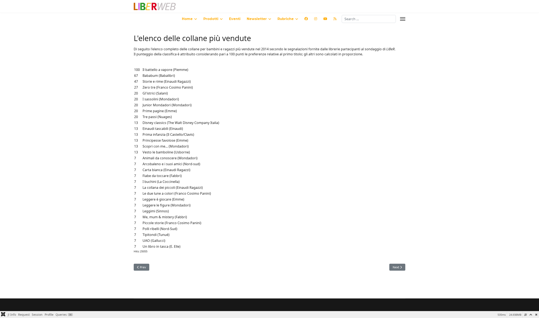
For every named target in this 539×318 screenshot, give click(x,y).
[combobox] (369, 19)
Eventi (234, 19)
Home (187, 19)
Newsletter (257, 19)
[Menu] (402, 19)
